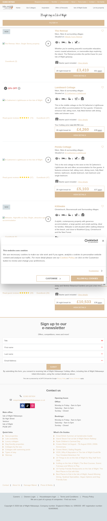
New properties (11, 436)
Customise (94, 271)
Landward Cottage (65, 87)
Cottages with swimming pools (17, 450)
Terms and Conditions (69, 497)
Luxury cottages (11, 441)
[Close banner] (103, 241)
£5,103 (83, 189)
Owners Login (29, 497)
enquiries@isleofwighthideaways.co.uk (29, 400)
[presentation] (48, 43)
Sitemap (8, 455)
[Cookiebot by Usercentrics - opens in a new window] (86, 241)
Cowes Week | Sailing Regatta (68, 450)
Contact (6, 485)
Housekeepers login (48, 497)
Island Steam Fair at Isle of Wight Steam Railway (76, 439)
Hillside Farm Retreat (73, 37)
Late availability (11, 439)
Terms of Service (74, 378)
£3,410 (83, 70)
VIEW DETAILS (79, 76)
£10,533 (84, 302)
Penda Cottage (63, 147)
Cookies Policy (67, 258)
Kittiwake (60, 206)
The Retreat (61, 31)
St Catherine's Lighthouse (75, 93)
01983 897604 (9, 2)
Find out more (70, 499)
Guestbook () (11, 61)
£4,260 (83, 129)
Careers (16, 497)
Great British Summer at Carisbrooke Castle (74, 436)
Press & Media (47, 485)
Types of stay (10, 452)
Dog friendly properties (14, 444)
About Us (16, 485)
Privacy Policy (61, 378)
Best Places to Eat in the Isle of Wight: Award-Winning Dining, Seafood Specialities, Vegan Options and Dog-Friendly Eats (78, 477)
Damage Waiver (30, 485)
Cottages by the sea (13, 447)
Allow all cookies (87, 278)
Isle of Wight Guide (80, 8)
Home (18, 8)
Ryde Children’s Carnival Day (68, 441)
